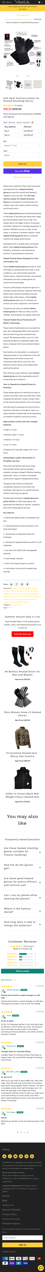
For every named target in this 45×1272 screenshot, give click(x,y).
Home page (23, 594)
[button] (9, 105)
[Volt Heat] (22, 2)
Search (5, 1196)
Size (4, 141)
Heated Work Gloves (10, 594)
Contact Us (8, 1205)
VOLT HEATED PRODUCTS (19, 602)
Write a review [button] (22, 971)
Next (27, 15)
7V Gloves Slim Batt (24, 588)
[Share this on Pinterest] (22, 584)
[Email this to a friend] (27, 584)
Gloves (10, 608)
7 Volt (14, 588)
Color (5, 151)
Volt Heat (11, 1252)
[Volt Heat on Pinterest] (21, 1156)
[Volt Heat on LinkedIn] (32, 1156)
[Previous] (17, 75)
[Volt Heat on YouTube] (15, 1156)
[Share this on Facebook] (16, 584)
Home (6, 19)
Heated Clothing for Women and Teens (24, 591)
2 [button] (21, 1132)
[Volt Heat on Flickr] (35, 1156)
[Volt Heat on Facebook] (10, 1156)
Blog (4, 1200)
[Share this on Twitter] (11, 584)
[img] (6, 986)
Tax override (19, 596)
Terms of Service (11, 1219)
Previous (19, 15)
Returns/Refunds (11, 1210)
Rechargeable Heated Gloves (21, 19)
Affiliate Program (11, 1223)
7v (12, 605)
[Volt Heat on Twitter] (4, 1156)
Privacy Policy (9, 1214)
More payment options (22, 177)
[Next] (27, 75)
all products (18, 605)
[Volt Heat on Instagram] (26, 1156)
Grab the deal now (22, 634)
